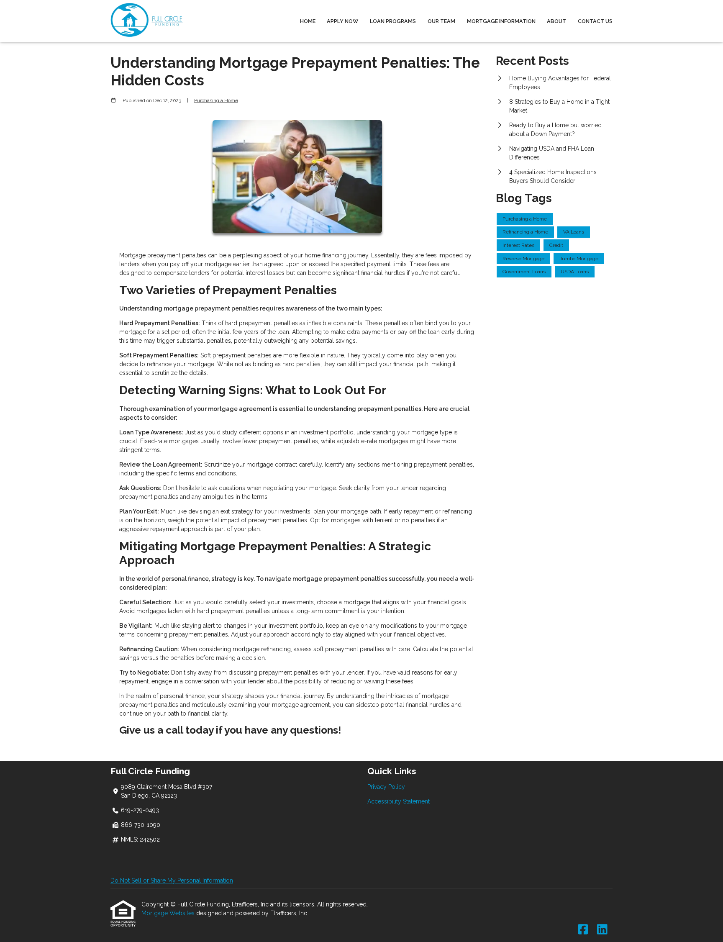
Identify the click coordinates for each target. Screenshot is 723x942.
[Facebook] (583, 930)
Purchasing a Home (216, 100)
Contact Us (595, 21)
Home (307, 21)
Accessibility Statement (398, 801)
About (556, 21)
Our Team (441, 21)
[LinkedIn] (602, 930)
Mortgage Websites (168, 913)
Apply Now (342, 21)
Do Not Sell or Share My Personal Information (171, 880)
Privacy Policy (386, 786)
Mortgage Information (501, 21)
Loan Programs (393, 21)
